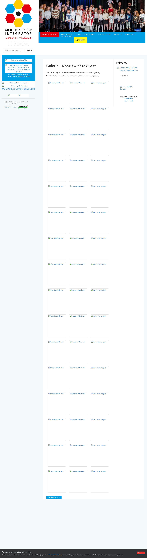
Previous (40, 22)
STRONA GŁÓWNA (50, 34)
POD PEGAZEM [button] (104, 34)
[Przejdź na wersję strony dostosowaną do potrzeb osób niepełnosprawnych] (10, 44)
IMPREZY (118, 34)
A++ (26, 44)
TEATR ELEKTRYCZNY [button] (84, 34)
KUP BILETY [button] (80, 40)
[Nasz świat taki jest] (57, 92)
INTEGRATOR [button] (66, 35)
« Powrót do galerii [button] (54, 497)
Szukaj (29, 50)
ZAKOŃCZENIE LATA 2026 (129, 70)
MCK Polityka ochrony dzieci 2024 (18, 89)
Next (143, 22)
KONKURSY (130, 34)
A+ (20, 44)
